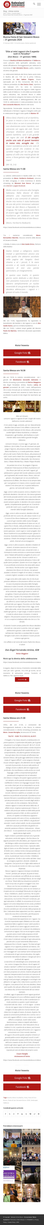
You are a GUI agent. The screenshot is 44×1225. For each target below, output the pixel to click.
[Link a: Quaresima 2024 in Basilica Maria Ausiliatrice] (12, 1175)
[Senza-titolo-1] (19, 28)
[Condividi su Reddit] (34, 1114)
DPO (18, 1222)
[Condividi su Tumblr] (26, 1114)
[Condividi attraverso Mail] (39, 1114)
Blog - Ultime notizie (11, 11)
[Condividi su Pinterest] (18, 1114)
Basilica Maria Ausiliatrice (15, 1098)
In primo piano (20, 43)
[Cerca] (33, 4)
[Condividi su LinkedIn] (22, 1114)
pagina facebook (19, 186)
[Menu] (38, 4)
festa (26, 1098)
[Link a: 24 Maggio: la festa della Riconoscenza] (31, 1175)
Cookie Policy (11, 1222)
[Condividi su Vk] (30, 1114)
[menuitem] (33, 4)
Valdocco (6, 1103)
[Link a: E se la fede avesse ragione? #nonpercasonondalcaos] (12, 1193)
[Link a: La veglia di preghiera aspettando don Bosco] (12, 1156)
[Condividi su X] (10, 1114)
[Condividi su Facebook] (5, 1114)
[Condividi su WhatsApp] (14, 1114)
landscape (34, 1100)
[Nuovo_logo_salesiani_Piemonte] (18, 4)
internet (9, 186)
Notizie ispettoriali (30, 43)
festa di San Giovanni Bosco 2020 (19, 1100)
